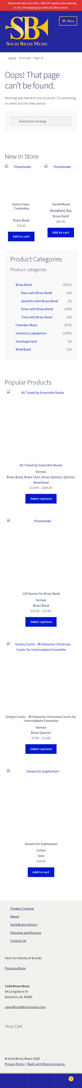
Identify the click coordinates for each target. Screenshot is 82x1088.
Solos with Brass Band (37, 309)
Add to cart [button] (21, 236)
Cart (63, 1077)
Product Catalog (22, 908)
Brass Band (24, 285)
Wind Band (23, 349)
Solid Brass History (23, 924)
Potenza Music (15, 968)
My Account (13, 1081)
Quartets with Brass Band (39, 301)
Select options (41, 498)
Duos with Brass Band (36, 293)
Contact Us (18, 940)
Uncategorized (26, 341)
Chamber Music (26, 325)
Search (41, 1081)
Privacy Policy (15, 1064)
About (14, 916)
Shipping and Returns (25, 933)
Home (12, 58)
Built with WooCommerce (46, 1064)
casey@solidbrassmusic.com (25, 1007)
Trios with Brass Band (36, 317)
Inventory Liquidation (31, 333)
